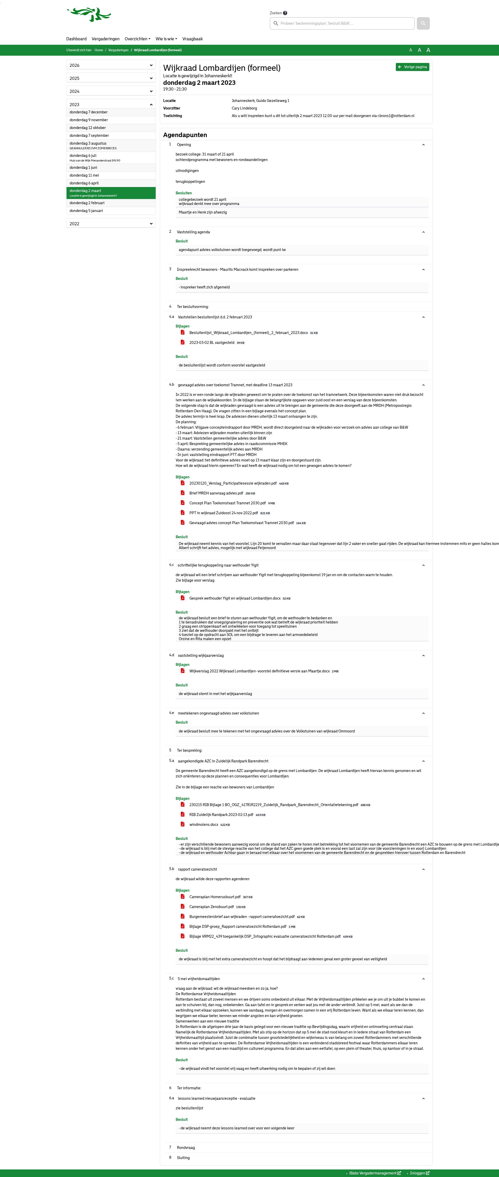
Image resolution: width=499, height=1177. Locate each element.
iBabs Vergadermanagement (373, 1173)
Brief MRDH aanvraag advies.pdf (222, 493)
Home (99, 50)
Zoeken (276, 13)
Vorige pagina (415, 67)
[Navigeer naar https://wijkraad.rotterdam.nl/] (89, 19)
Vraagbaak (192, 39)
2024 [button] (75, 91)
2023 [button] (74, 104)
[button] (423, 23)
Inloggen (417, 1173)
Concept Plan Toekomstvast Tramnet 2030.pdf (232, 503)
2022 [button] (74, 224)
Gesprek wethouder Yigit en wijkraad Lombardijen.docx (239, 598)
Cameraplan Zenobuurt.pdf (217, 907)
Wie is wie (165, 39)
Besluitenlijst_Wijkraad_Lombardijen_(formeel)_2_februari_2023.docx (253, 333)
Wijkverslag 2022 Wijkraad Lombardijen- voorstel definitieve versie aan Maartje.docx (263, 671)
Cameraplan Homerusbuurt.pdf (220, 897)
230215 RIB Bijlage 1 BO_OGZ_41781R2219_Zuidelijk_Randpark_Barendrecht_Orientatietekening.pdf (279, 805)
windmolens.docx (209, 824)
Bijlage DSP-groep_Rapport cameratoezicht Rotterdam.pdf (242, 926)
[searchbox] (342, 23)
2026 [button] (74, 65)
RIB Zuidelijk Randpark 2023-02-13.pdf (227, 815)
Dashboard (76, 39)
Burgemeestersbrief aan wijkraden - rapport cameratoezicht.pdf (247, 917)
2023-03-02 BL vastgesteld (216, 342)
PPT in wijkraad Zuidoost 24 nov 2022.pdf (229, 513)
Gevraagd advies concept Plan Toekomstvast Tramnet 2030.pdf (247, 523)
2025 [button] (74, 78)
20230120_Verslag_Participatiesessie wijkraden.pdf (238, 483)
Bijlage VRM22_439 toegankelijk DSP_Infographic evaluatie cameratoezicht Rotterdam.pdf (270, 936)
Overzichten (136, 39)
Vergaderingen (106, 39)
